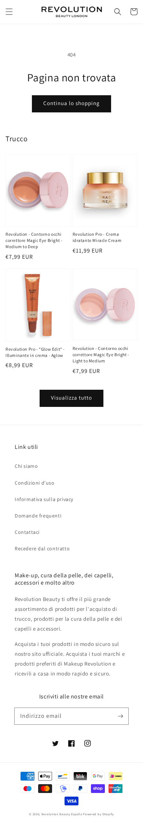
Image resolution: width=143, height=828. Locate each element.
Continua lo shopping (71, 103)
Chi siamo (26, 466)
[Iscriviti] (120, 716)
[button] (9, 12)
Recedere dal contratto (42, 548)
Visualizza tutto (71, 397)
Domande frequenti (38, 515)
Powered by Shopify (98, 814)
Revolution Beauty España (61, 814)
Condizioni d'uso (35, 483)
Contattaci (27, 532)
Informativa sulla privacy (44, 499)
